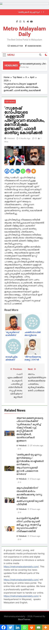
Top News (10, 101)
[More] (33, 171)
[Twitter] (12, 171)
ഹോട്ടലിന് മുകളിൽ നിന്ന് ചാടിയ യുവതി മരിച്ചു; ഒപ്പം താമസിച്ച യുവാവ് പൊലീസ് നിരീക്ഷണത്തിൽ (28, 525)
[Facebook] (7, 171)
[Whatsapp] (23, 171)
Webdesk (11, 138)
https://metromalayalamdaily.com (21, 566)
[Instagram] (28, 171)
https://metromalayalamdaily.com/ (21, 579)
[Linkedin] (17, 171)
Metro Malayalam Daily (24, 31)
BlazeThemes (24, 619)
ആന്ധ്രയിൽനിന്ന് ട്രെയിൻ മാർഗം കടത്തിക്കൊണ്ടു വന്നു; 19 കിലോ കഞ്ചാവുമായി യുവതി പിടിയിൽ (22, 12)
